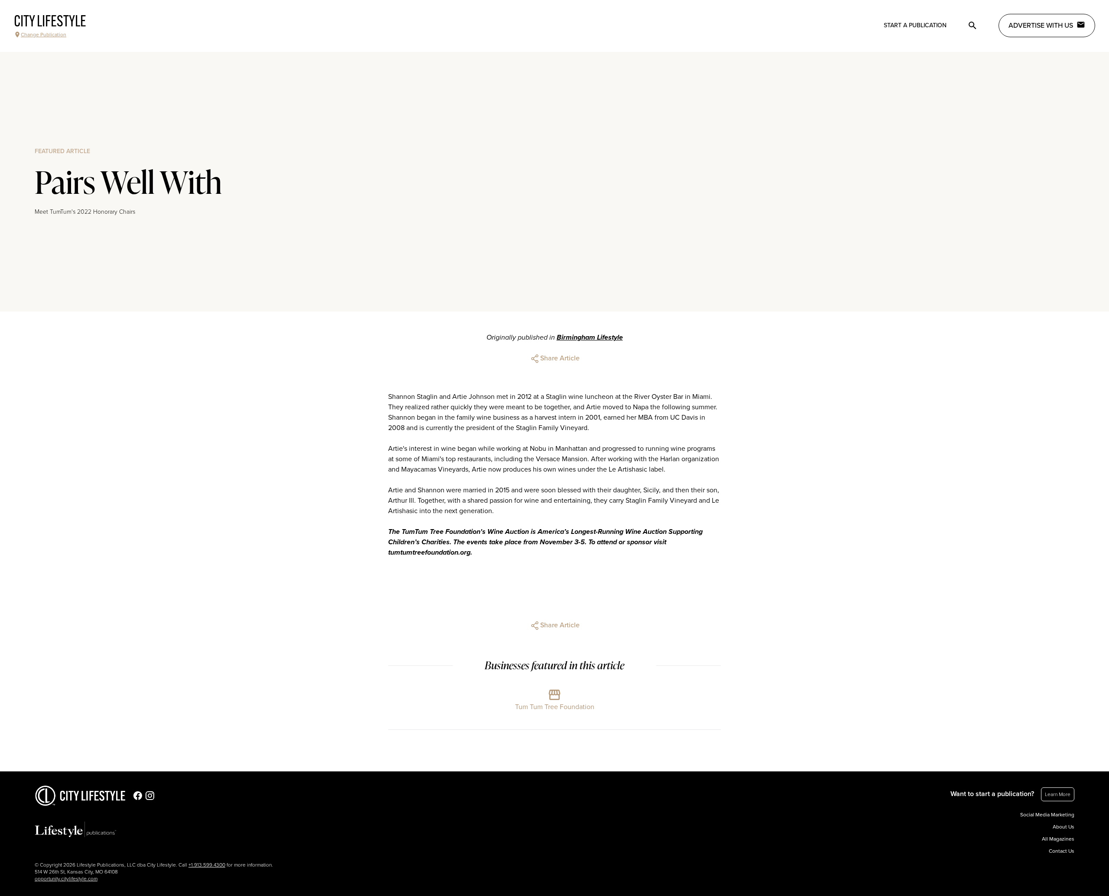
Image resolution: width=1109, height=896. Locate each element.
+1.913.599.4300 (206, 865)
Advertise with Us (1040, 25)
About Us (1063, 827)
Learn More (1057, 794)
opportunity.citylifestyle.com (66, 879)
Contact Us (1061, 851)
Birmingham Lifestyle (590, 337)
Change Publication (43, 35)
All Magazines (1058, 839)
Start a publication (915, 25)
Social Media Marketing (1047, 815)
